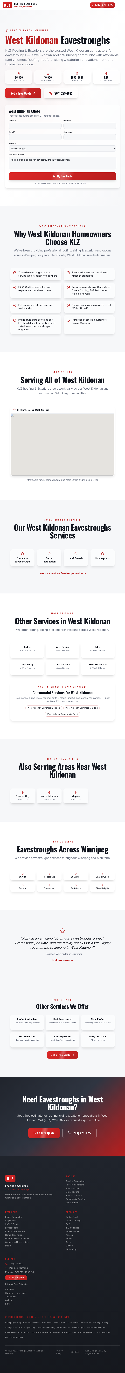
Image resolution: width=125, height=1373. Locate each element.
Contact (75, 1352)
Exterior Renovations (15, 1231)
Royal (68, 1242)
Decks (8, 1245)
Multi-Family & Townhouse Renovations (42, 1332)
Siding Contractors (13, 1327)
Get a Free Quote (20, 93)
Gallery (8, 1300)
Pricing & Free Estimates (16, 1284)
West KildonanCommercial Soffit (62, 714)
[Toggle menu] (119, 5)
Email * (12, 132)
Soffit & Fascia (12, 1224)
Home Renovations (14, 1235)
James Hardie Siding (46, 1327)
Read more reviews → (62, 960)
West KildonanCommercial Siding (81, 708)
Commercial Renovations (17, 1242)
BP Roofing (71, 1249)
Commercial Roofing (75, 1199)
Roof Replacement (75, 1184)
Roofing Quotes (69, 1332)
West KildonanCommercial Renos (44, 708)
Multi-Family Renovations (17, 1238)
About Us (9, 1289)
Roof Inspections (74, 1195)
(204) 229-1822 (104, 5)
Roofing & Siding (100, 1322)
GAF (68, 1224)
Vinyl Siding (10, 1220)
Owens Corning (73, 1220)
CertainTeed (72, 1217)
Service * (13, 143)
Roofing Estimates (86, 1332)
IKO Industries (72, 1228)
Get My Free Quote (63, 176)
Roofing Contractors (75, 1181)
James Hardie (72, 1231)
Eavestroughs (11, 1228)
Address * (68, 132)
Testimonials (11, 1296)
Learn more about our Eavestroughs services (61, 573)
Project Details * (16, 154)
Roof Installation (73, 1188)
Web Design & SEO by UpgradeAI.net (95, 1352)
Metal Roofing (72, 1192)
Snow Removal (73, 1202)
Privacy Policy (59, 1352)
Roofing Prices (103, 1332)
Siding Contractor (13, 1217)
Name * (12, 120)
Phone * (67, 120)
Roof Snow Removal (14, 1337)
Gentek (69, 1238)
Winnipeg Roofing (13, 1322)
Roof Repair (47, 1322)
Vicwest (69, 1245)
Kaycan (69, 1235)
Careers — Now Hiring (15, 1293)
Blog (7, 1304)
